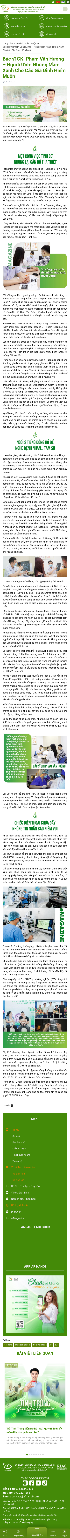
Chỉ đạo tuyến (19, 1148)
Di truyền (16, 1211)
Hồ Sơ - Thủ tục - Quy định (26, 1186)
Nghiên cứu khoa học (23, 1198)
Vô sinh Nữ (18, 1180)
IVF (56, 1344)
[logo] (23, 9)
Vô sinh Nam (19, 1173)
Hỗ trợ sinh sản (19, 1205)
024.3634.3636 (18, 1489)
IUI (50, 1344)
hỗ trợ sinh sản (40, 1344)
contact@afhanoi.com (21, 1496)
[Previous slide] (8, 1405)
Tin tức (15, 1129)
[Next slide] (61, 1405)
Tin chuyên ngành (21, 1155)
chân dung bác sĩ (22, 1344)
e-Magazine (17, 1218)
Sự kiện (16, 1136)
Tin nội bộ (17, 1161)
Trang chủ (8, 43)
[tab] (27, 1455)
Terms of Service (20, 1522)
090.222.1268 (16, 1492)
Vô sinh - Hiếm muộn (26, 43)
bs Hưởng (7, 1344)
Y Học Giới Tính (20, 1192)
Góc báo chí (18, 1142)
